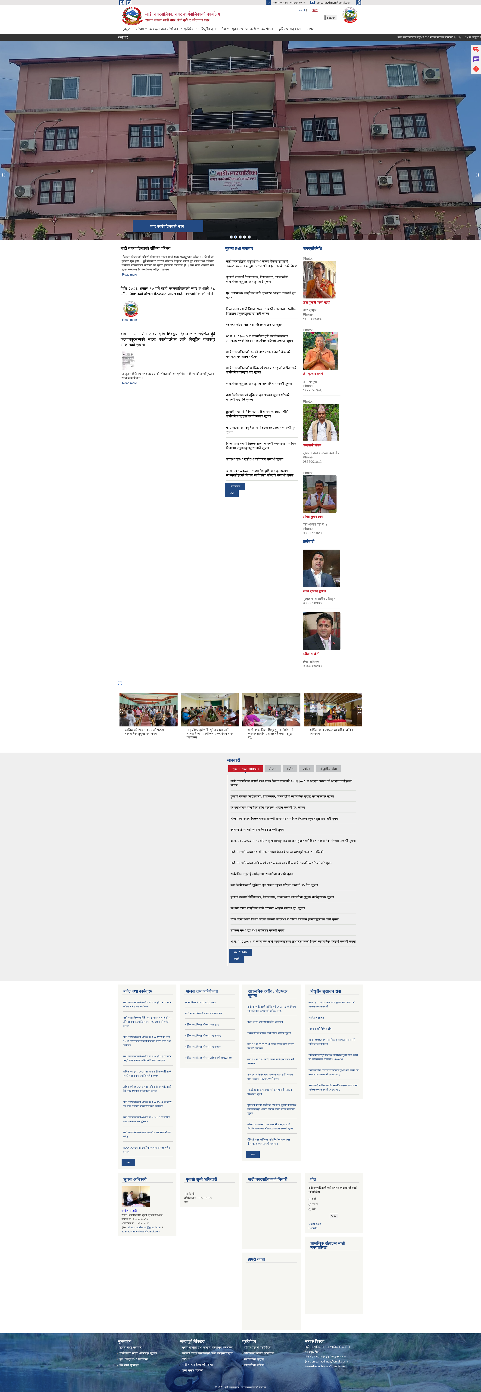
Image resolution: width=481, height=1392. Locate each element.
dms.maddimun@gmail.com (144, 1227)
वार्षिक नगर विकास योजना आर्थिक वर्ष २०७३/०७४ (208, 1057)
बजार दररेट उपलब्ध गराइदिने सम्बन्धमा (265, 1021)
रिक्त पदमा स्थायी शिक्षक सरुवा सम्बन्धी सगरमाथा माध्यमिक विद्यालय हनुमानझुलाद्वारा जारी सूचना (285, 818)
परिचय (140, 29)
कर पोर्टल (267, 29)
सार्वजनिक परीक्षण (254, 1365)
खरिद (307, 769)
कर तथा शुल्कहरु (129, 1365)
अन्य (128, 1162)
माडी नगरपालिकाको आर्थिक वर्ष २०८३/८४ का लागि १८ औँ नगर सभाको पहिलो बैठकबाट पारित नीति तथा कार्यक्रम (147, 1041)
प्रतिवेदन (189, 29)
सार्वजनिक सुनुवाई (254, 1359)
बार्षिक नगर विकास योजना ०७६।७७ (202, 1024)
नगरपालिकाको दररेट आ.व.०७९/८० (201, 1002)
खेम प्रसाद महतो (313, 374)
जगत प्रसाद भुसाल (314, 591)
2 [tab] (235, 237)
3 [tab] (240, 237)
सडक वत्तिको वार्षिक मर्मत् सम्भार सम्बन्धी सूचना (269, 1033)
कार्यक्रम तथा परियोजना (163, 29)
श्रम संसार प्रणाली (192, 1370)
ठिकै (313, 1208)
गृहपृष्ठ (126, 29)
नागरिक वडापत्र (316, 1017)
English (302, 10)
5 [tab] (249, 237)
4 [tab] (244, 237)
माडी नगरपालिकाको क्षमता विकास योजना (203, 1013)
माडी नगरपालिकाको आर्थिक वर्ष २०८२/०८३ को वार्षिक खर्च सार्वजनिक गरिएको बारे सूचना (281, 863)
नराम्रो (315, 1203)
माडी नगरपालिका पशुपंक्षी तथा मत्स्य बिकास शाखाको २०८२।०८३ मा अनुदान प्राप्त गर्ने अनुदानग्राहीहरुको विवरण (411, 37)
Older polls (315, 1223)
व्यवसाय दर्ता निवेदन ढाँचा (320, 1028)
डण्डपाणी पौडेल (312, 445)
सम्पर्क (310, 29)
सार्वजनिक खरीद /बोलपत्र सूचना (138, 1353)
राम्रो (314, 1198)
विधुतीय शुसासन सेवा (213, 29)
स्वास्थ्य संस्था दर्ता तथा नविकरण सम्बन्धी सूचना (254, 325)
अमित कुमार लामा (313, 517)
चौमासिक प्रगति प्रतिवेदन (259, 1353)
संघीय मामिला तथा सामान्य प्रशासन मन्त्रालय (207, 1347)
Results (313, 1227)
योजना (273, 769)
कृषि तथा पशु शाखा (289, 29)
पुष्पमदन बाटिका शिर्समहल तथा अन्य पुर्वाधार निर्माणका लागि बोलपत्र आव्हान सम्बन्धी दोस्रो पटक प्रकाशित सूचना (271, 1109)
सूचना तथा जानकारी (243, 29)
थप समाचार (235, 486)
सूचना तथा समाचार (245, 769)
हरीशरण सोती (311, 654)
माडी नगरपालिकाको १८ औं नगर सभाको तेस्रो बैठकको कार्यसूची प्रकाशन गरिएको (277, 852)
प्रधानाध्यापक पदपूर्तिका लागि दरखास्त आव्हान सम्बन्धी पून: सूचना (268, 807)
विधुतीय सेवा (328, 769)
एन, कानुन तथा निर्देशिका (133, 1359)
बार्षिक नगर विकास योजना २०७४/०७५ (203, 1046)
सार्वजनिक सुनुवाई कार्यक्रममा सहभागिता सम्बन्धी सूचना (259, 384)
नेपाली (315, 10)
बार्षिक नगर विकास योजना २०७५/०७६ (203, 1035)
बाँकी (232, 493)
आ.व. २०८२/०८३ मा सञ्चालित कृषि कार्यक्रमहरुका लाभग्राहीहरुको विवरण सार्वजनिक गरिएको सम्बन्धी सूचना (293, 841)
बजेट (290, 769)
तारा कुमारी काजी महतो (316, 302)
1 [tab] (231, 237)
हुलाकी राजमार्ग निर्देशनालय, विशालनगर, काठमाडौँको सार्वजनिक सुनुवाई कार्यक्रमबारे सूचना (282, 796)
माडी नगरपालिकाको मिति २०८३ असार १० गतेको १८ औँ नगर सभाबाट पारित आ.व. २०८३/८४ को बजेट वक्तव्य (147, 1021)
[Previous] (4, 175)
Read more (129, 274)
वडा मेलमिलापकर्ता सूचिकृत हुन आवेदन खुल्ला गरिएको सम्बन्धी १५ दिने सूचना (274, 885)
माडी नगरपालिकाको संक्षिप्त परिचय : (147, 248)
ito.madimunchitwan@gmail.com (141, 1231)
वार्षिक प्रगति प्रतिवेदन (257, 1347)
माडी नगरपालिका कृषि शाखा (197, 1364)
